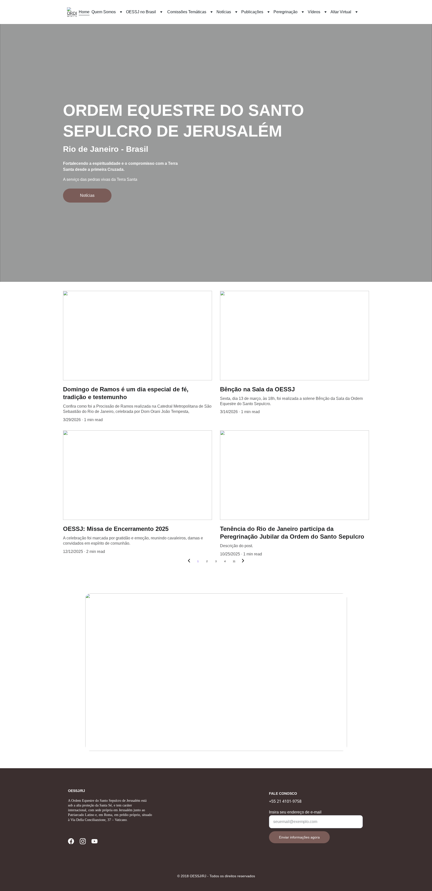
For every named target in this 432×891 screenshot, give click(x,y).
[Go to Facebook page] (71, 841)
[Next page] (243, 561)
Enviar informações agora (299, 837)
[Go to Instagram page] (83, 841)
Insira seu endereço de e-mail (295, 812)
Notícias (87, 195)
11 (234, 561)
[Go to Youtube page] (95, 841)
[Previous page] (189, 561)
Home (84, 12)
